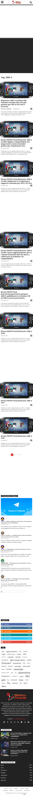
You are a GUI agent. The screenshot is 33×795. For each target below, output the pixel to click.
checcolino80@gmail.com (19, 718)
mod (3, 669)
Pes (16, 672)
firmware (6, 663)
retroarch (14, 680)
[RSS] (18, 722)
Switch (26, 680)
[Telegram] (22, 722)
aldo (20, 651)
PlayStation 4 (15, 676)
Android (25, 651)
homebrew (17, 663)
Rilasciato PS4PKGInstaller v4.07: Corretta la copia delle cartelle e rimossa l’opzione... (20, 743)
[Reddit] (15, 722)
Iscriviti (28, 642)
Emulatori (11, 790)
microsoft (26, 666)
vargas (3, 683)
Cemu (19, 654)
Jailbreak (4, 666)
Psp (8, 680)
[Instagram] (11, 722)
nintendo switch (5, 672)
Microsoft (3, 780)
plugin (22, 676)
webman (15, 683)
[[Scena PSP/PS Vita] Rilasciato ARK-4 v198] (16, 320)
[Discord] (4, 722)
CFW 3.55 (4, 657)
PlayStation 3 (6, 676)
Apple (4, 654)
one (12, 672)
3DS (3, 651)
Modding (3, 772)
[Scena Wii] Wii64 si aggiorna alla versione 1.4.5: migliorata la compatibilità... (20, 735)
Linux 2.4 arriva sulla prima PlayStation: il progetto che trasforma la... (19, 752)
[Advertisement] (16, 21)
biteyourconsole (11, 654)
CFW (24, 654)
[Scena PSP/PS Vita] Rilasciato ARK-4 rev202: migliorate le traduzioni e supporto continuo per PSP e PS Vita (16, 181)
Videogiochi (4, 775)
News (2, 765)
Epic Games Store (17, 660)
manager (18, 666)
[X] (25, 722)
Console (22, 788)
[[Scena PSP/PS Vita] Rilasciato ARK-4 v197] (16, 390)
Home (5, 788)
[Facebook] (8, 722)
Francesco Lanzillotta (6, 108)
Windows (16, 788)
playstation (24, 672)
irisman (28, 663)
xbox (4, 686)
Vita (8, 683)
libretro (10, 666)
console (11, 657)
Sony (21, 680)
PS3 (27, 676)
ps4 (3, 680)
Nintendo (3, 777)
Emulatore (5, 660)
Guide (10, 788)
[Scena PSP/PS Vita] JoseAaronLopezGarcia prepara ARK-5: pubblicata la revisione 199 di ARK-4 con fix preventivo (15, 295)
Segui (29, 627)
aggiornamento (11, 651)
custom (18, 657)
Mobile (27, 788)
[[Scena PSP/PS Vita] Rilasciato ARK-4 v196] (16, 425)
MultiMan (9, 669)
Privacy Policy (18, 790)
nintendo (18, 669)
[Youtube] (28, 722)
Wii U (25, 683)
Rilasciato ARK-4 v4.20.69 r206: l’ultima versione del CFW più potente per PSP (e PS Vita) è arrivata (14, 104)
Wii (21, 683)
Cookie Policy (27, 790)
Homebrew (4, 770)
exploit (29, 660)
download (24, 657)
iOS (24, 663)
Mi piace (29, 624)
